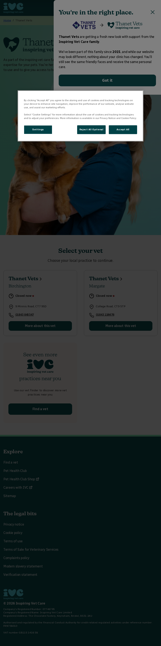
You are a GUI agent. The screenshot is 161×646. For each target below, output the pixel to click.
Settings (38, 129)
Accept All (123, 129)
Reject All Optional (91, 129)
